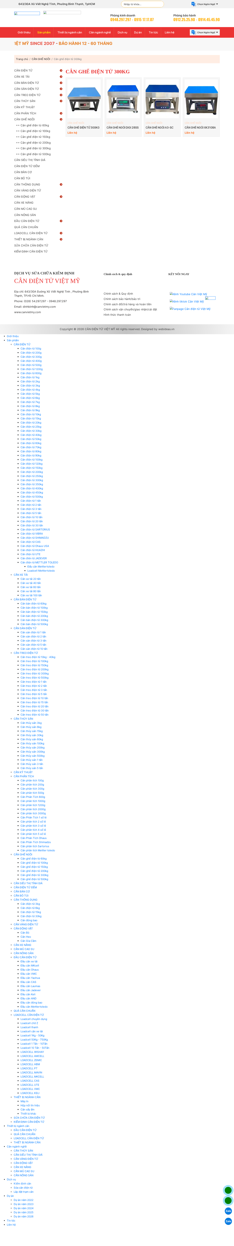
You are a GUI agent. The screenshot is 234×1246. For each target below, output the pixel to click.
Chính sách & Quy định (118, 293)
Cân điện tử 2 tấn (31, 504)
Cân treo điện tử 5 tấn (34, 694)
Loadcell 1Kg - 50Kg (32, 1035)
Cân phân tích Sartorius (35, 846)
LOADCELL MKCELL (32, 1076)
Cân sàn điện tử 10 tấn (34, 648)
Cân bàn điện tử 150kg (34, 611)
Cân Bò (25, 932)
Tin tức (153, 32)
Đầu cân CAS (28, 982)
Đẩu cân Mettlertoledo (40, 566)
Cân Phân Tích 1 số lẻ (34, 817)
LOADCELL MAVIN (31, 1072)
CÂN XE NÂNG (23, 202)
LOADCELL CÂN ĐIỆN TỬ (31, 233)
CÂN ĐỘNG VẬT (24, 196)
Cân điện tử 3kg (30, 385)
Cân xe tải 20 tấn (31, 578)
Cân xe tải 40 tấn (31, 583)
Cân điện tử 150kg (31, 467)
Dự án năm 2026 (23, 1216)
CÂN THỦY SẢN (24, 101)
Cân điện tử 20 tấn (32, 521)
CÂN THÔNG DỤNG (27, 184)
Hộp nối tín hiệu (30, 1105)
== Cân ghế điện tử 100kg (33, 131)
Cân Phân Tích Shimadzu (36, 842)
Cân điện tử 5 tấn (31, 513)
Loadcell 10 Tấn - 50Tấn (35, 1047)
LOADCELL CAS (30, 1080)
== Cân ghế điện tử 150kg (33, 136)
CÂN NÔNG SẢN (25, 215)
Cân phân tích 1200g (33, 805)
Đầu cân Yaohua (30, 977)
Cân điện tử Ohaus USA (35, 546)
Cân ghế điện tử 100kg (34, 862)
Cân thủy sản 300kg (33, 751)
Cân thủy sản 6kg (31, 727)
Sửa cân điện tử (23, 1187)
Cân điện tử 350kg (32, 484)
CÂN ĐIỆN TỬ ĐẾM (27, 166)
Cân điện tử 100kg (31, 459)
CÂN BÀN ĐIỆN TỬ (26, 82)
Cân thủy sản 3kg (31, 722)
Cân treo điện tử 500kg (34, 677)
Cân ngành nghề (100, 32)
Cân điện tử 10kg (31, 414)
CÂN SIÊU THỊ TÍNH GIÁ (29, 160)
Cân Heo (26, 936)
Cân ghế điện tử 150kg (34, 866)
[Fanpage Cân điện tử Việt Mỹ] (190, 309)
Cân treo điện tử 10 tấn (34, 698)
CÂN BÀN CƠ (23, 172)
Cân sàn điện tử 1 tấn (33, 632)
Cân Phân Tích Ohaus (34, 838)
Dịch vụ (122, 32)
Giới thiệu (24, 32)
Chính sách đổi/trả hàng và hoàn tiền (127, 304)
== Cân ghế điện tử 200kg (33, 142)
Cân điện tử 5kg (30, 393)
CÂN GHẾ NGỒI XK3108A (200, 127)
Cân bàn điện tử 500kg (34, 624)
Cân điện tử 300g (31, 356)
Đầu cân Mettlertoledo (34, 1006)
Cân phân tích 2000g (33, 809)
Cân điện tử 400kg (32, 488)
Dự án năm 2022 (23, 1200)
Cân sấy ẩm (27, 1109)
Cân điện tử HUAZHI (33, 550)
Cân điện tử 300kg (32, 480)
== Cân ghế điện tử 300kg (33, 148)
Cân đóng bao (29, 920)
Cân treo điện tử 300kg (35, 673)
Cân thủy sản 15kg (32, 731)
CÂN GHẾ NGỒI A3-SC (159, 127)
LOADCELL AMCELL (32, 1056)
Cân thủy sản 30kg (32, 735)
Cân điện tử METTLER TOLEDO (39, 562)
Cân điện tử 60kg (31, 443)
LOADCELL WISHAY (32, 1052)
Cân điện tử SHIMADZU (35, 537)
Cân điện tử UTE (30, 554)
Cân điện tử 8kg (30, 406)
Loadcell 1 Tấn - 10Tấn (34, 1043)
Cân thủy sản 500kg (33, 755)
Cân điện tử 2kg (30, 381)
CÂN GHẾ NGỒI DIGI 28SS (123, 127)
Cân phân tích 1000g (33, 801)
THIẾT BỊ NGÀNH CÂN (28, 239)
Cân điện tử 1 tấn (31, 500)
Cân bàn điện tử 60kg (33, 603)
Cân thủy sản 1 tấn (32, 759)
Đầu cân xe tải (29, 961)
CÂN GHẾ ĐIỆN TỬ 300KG (83, 127)
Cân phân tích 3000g (33, 813)
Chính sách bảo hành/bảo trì (122, 299)
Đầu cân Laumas (30, 986)
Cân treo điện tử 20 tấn (34, 706)
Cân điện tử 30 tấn (32, 525)
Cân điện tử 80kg (31, 451)
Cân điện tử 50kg (31, 439)
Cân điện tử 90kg (31, 455)
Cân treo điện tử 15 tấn (34, 702)
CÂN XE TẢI (21, 76)
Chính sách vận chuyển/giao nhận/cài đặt (130, 309)
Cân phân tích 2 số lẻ (33, 821)
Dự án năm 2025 (23, 1212)
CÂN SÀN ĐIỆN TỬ (26, 88)
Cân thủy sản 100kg (32, 743)
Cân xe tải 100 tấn (31, 595)
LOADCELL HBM (30, 1064)
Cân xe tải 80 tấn (31, 591)
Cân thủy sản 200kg (33, 747)
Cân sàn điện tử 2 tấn (33, 636)
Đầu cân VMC (29, 973)
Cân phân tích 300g (32, 788)
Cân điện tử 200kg (32, 472)
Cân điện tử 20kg (31, 422)
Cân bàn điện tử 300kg (34, 620)
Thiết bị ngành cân (69, 32)
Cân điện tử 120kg (31, 463)
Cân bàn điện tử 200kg (34, 616)
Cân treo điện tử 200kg (34, 669)
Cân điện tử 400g (31, 360)
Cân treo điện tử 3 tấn (34, 690)
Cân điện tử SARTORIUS (35, 529)
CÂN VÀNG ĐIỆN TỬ (27, 190)
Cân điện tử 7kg (30, 402)
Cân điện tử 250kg (32, 476)
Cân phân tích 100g (32, 780)
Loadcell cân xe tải (32, 1031)
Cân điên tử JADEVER (34, 558)
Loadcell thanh (29, 1027)
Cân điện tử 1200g (32, 369)
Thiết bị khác (28, 1113)
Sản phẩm (44, 32)
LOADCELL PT (29, 1068)
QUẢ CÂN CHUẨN (26, 227)
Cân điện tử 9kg (30, 410)
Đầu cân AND (28, 998)
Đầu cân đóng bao (31, 1002)
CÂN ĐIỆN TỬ (23, 70)
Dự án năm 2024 (24, 1208)
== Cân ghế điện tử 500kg (33, 154)
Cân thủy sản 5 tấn (32, 768)
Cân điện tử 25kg (31, 426)
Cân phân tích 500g (32, 792)
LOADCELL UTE (30, 1084)
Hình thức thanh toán (117, 314)
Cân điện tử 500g (31, 365)
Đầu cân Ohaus (30, 969)
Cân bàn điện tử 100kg (34, 607)
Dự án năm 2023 (24, 1204)
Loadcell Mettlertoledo (41, 570)
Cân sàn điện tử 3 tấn (33, 640)
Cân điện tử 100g (31, 348)
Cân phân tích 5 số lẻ (33, 834)
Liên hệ (169, 32)
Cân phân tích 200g (32, 784)
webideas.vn (166, 329)
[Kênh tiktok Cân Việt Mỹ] (187, 301)
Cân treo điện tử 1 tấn (34, 681)
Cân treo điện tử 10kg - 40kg (38, 657)
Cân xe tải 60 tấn (31, 587)
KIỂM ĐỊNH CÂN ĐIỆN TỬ (31, 251)
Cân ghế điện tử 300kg (34, 875)
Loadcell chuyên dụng (34, 1019)
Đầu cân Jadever (31, 990)
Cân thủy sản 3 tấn (32, 764)
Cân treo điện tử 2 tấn (34, 685)
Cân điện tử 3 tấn (31, 509)
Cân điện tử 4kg (30, 389)
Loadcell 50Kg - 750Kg (34, 1039)
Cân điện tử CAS (31, 541)
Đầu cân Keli (28, 994)
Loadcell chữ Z (29, 1023)
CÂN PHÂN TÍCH (25, 113)
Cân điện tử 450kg (32, 492)
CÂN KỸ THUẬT (24, 107)
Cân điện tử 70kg (31, 447)
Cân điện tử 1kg (30, 377)
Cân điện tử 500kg (32, 496)
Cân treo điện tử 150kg (34, 665)
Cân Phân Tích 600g (33, 797)
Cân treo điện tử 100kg (34, 661)
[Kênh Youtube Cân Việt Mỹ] (188, 294)
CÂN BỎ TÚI (22, 178)
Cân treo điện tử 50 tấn (34, 714)
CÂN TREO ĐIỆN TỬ (27, 95)
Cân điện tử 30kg (31, 430)
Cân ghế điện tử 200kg (34, 871)
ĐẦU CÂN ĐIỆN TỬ (26, 221)
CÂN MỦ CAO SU (25, 208)
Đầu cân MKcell (30, 965)
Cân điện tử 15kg (31, 418)
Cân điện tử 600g (31, 373)
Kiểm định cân (22, 1183)
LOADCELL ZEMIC (31, 1060)
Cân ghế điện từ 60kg (34, 858)
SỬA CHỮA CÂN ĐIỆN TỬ (31, 245)
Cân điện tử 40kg (31, 435)
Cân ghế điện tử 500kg (34, 879)
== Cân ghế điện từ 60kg (32, 125)
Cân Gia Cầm (28, 940)
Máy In (24, 1101)
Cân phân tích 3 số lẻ (33, 825)
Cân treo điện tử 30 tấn (35, 710)
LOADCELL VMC (30, 1089)
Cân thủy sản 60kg (32, 739)
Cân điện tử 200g (31, 352)
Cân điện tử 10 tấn (31, 517)
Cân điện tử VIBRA (32, 533)
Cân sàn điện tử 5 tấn (33, 644)
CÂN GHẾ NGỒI (75, 123)
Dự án (138, 32)
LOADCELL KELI (30, 1093)
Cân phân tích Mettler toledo (38, 850)
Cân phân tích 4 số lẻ (33, 829)
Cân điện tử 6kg (30, 398)
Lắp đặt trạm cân (24, 1191)
